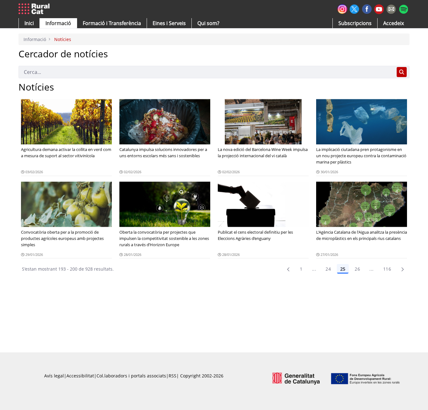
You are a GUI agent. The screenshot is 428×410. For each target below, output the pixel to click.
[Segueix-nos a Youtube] (379, 9)
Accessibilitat (80, 376)
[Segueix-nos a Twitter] (354, 8)
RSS (172, 376)
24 (328, 269)
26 (357, 269)
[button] (29, 23)
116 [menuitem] (387, 269)
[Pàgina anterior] (288, 269)
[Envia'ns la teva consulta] (391, 8)
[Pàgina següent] (402, 269)
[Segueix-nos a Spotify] (403, 8)
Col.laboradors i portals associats (131, 376)
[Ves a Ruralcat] (35, 9)
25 (342, 269)
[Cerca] (402, 72)
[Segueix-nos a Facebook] (367, 8)
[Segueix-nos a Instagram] (342, 8)
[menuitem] (112, 23)
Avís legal (54, 376)
